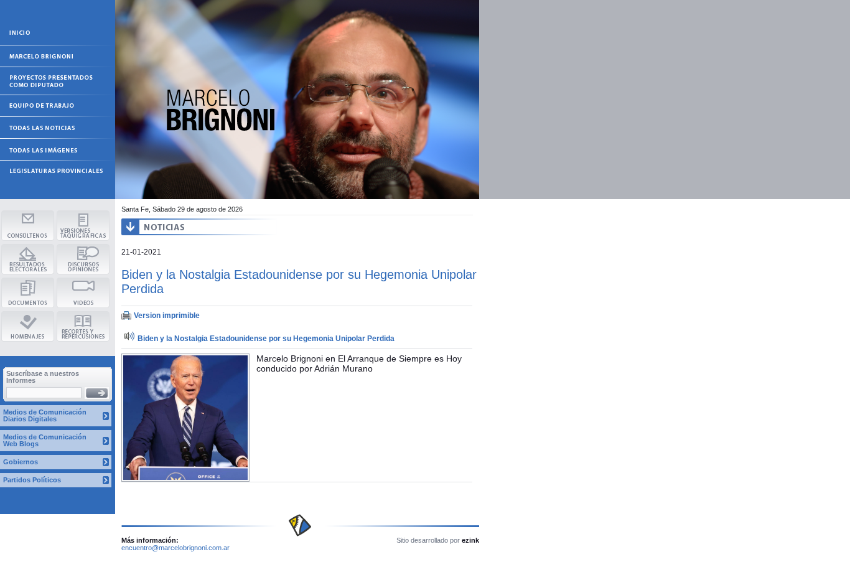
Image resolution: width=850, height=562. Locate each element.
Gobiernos (20, 462)
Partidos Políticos (32, 480)
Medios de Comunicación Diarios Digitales (44, 415)
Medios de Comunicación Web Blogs (44, 440)
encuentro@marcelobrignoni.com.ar (175, 547)
